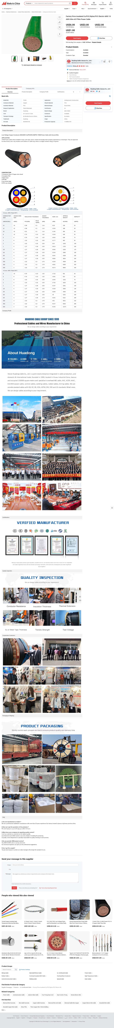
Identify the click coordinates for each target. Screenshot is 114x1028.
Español (23, 1017)
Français (35, 1017)
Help (82, 8)
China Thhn (24, 1007)
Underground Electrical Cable (49, 12)
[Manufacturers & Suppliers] (11, 3)
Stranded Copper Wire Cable (10, 1007)
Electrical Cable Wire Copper (72, 1003)
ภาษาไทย (84, 1017)
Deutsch (54, 1017)
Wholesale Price (59, 1016)
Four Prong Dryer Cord (47, 995)
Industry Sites (68, 1016)
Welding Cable (33, 979)
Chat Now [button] (102, 38)
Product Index (86, 1016)
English (18, 1017)
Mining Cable (5, 973)
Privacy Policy (82, 1021)
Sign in (110, 4)
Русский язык (42, 1017)
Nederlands (60, 1017)
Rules (111, 8)
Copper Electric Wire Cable (89, 1003)
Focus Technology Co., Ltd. (46, 1021)
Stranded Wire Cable (104, 1003)
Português (29, 1017)
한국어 (70, 1017)
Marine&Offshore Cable (35, 973)
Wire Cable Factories (24, 1003)
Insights (99, 1016)
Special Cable (60, 979)
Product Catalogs (25, 969)
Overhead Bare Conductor (63, 976)
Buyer (74, 8)
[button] (77, 91)
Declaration (74, 1021)
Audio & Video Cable (33, 995)
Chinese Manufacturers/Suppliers (37, 1016)
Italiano (48, 1017)
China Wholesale (50, 1016)
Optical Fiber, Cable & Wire (24, 12)
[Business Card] (110, 96)
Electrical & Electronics (11, 12)
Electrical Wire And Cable (54, 1003)
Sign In (69, 81)
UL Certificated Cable (62, 973)
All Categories (7, 8)
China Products (24, 1016)
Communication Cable (18, 995)
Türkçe (89, 1017)
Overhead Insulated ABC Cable (37, 976)
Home (3, 12)
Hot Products (16, 1016)
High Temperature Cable (91, 976)
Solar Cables (88, 979)
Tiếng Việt (95, 1017)
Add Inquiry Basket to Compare (33, 65)
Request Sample (96, 42)
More (3, 1010)
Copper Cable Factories (39, 1003)
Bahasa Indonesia (103, 1017)
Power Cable (88, 973)
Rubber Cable (5, 976)
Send (14, 888)
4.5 (91, 91)
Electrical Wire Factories (9, 1003)
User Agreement (66, 1021)
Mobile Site (93, 1016)
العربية (66, 1017)
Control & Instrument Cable (9, 979)
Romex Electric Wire (76, 995)
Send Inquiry (77, 38)
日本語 (75, 1017)
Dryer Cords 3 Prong (62, 995)
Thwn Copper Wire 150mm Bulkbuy (39, 1007)
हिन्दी (79, 1017)
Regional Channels (77, 1016)
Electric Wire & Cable (36, 12)
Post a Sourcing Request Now (48, 888)
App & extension (92, 8)
